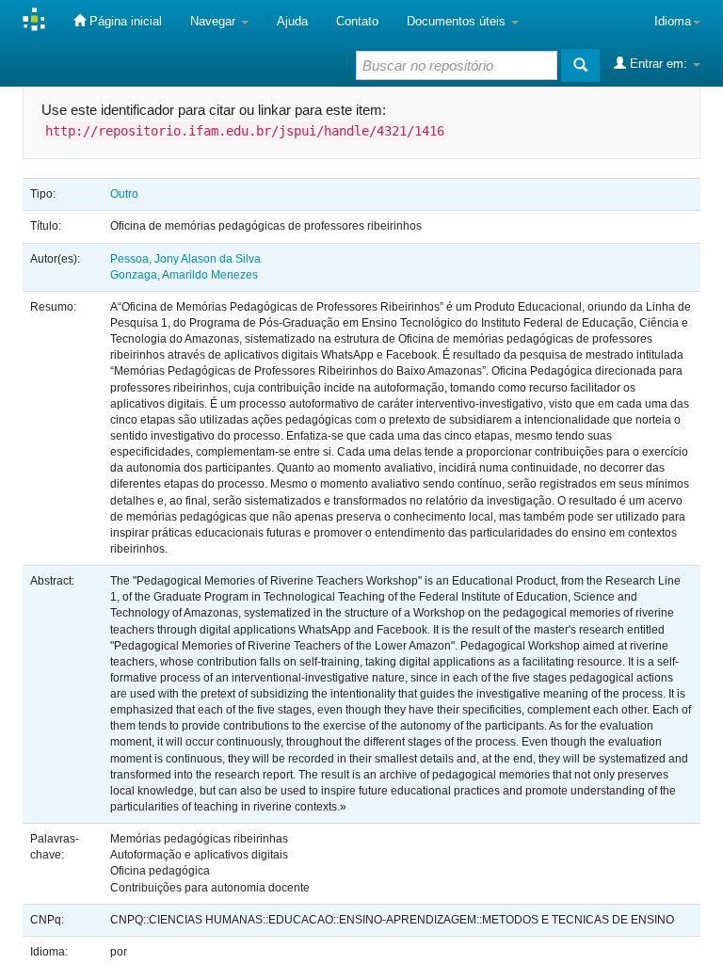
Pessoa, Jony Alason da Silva (185, 258)
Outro (124, 194)
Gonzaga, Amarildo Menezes (184, 274)
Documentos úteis (458, 21)
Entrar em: (658, 63)
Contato (357, 21)
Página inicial (124, 21)
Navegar (214, 21)
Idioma (672, 21)
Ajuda (292, 21)
